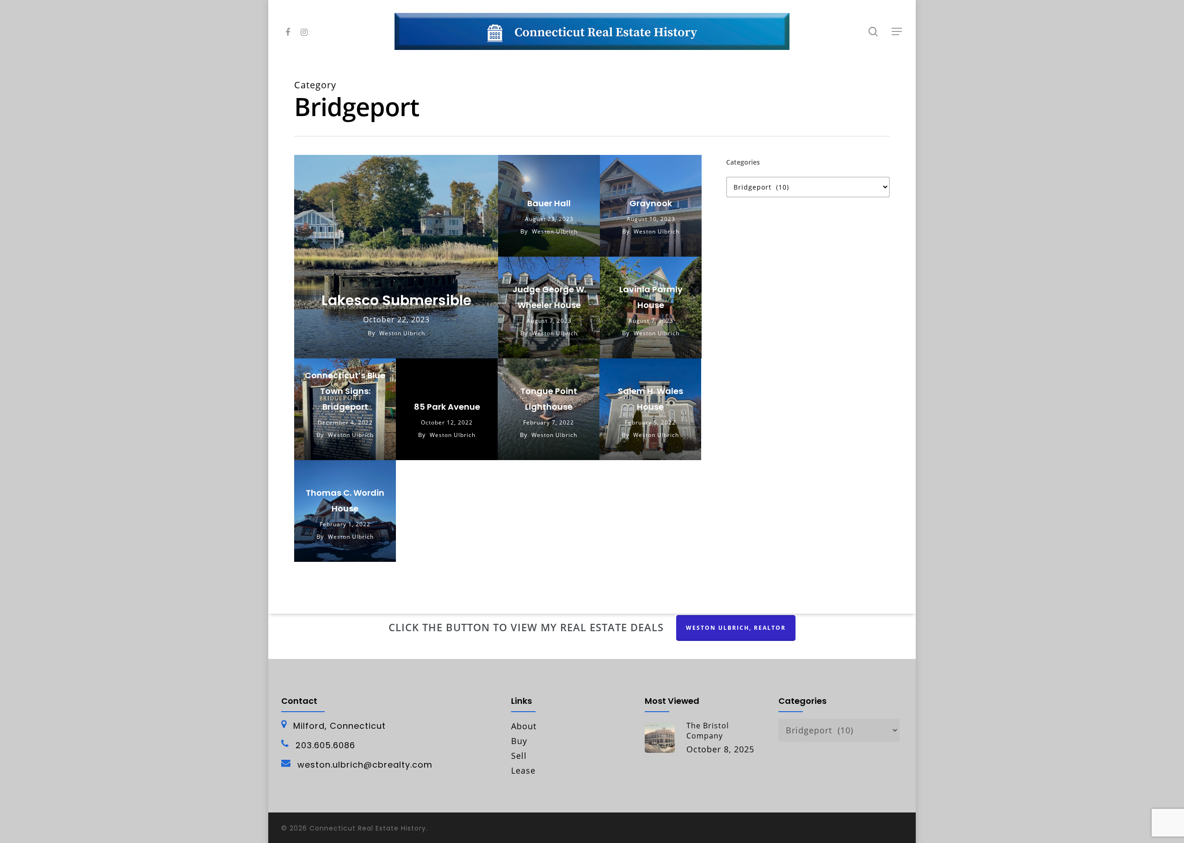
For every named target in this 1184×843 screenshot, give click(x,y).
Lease (523, 770)
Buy (519, 740)
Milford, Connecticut (339, 726)
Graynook (650, 203)
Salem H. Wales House (650, 398)
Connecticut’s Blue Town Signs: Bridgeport (345, 390)
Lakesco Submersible (396, 300)
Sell (519, 755)
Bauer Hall (549, 203)
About (523, 726)
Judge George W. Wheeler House (549, 297)
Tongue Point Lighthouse (548, 398)
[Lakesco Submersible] (396, 256)
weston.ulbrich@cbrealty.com (364, 764)
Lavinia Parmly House (651, 297)
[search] (873, 32)
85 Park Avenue (447, 406)
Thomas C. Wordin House (345, 500)
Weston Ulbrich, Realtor (736, 628)
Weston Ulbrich (402, 333)
